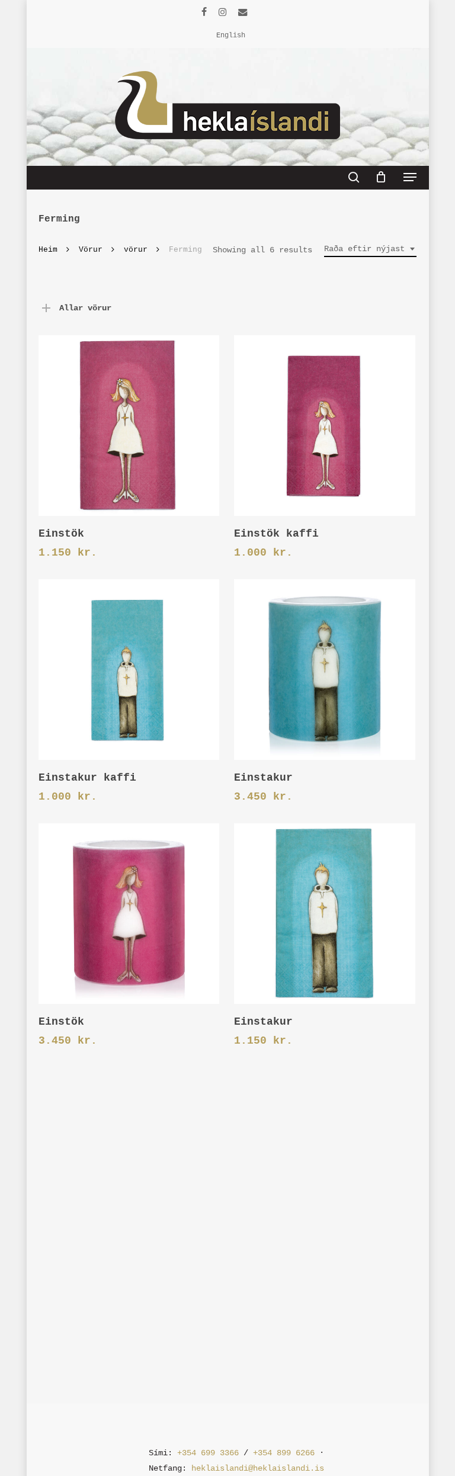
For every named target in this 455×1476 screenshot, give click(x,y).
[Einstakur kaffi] (129, 669)
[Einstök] (129, 425)
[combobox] (370, 249)
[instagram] (222, 12)
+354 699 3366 (208, 1453)
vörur (136, 249)
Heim (48, 249)
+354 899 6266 (284, 1453)
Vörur (90, 249)
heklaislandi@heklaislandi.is (257, 1468)
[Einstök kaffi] (324, 425)
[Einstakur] (324, 669)
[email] (243, 12)
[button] (409, 177)
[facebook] (204, 12)
